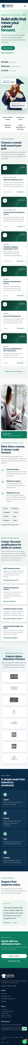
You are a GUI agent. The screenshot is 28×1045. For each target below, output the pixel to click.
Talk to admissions (7, 53)
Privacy (3, 1042)
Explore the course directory (14, 371)
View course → (21, 192)
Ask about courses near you (10, 524)
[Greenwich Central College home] (7, 6)
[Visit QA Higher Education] (14, 747)
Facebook (3, 986)
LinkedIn (15, 986)
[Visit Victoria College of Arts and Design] (14, 677)
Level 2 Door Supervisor (12, 316)
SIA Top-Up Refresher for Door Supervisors (12, 350)
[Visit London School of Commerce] (14, 735)
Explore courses (8, 48)
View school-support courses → (13, 618)
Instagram (9, 986)
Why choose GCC (5, 996)
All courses (4, 993)
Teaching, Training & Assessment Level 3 (10, 248)
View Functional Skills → (10, 638)
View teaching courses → (11, 580)
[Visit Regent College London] (14, 724)
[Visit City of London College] (14, 758)
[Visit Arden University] (14, 712)
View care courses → (9, 601)
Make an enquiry (14, 956)
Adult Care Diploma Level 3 (13, 180)
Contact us (4, 1001)
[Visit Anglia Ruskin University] (14, 700)
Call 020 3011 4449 (14, 961)
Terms (7, 1042)
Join (24, 1028)
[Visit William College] (14, 689)
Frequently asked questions (8, 998)
